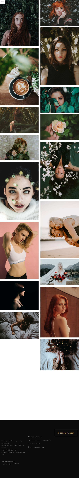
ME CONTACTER (67, 433)
